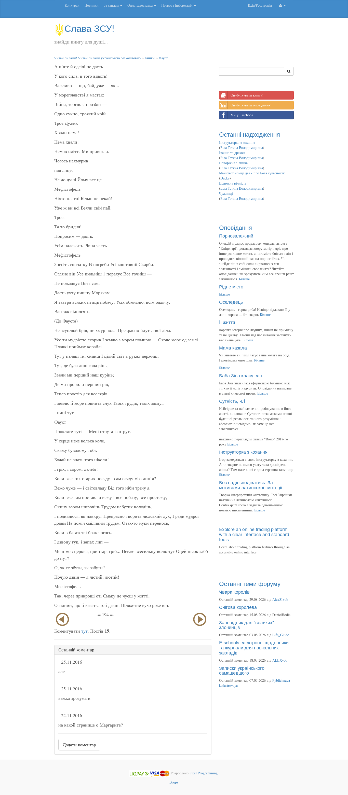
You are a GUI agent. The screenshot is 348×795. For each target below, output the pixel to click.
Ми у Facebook (242, 115)
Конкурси (72, 5)
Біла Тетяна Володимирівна (241, 147)
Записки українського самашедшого (241, 670)
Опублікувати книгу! (247, 95)
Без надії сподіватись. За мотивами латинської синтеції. (251, 485)
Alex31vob (280, 599)
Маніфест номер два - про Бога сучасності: (252, 173)
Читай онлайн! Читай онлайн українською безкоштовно (97, 57)
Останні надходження (249, 134)
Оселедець (231, 301)
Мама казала (233, 347)
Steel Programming (204, 773)
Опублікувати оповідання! (251, 105)
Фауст (163, 57)
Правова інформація (177, 5)
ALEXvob (279, 660)
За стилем (112, 5)
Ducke (225, 178)
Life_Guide (280, 634)
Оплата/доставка (140, 5)
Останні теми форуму (249, 583)
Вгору (174, 782)
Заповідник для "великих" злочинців (246, 625)
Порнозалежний (236, 235)
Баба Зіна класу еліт (241, 375)
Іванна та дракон (232, 152)
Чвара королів (234, 591)
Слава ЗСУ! (89, 27)
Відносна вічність (232, 183)
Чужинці (226, 193)
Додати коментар (79, 745)
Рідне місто (231, 286)
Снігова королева (238, 607)
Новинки (92, 5)
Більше (244, 278)
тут (84, 631)
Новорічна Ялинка (233, 162)
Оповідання (235, 227)
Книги (150, 57)
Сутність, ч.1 (232, 400)
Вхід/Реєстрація (260, 5)
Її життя (227, 322)
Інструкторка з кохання (237, 142)
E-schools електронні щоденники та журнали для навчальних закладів (254, 647)
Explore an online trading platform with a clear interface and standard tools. (254, 534)
